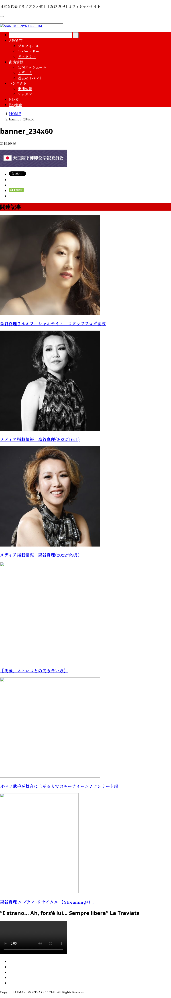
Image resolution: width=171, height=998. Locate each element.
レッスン (25, 94)
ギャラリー (27, 56)
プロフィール (28, 46)
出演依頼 (25, 88)
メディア (25, 72)
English (15, 104)
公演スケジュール (32, 67)
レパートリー (28, 51)
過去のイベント (30, 78)
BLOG (14, 99)
